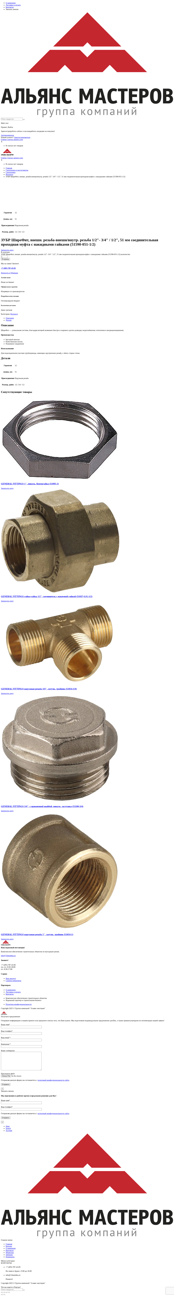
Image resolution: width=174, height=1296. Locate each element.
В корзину (5, 259)
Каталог (9, 1246)
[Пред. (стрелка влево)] (2, 1294)
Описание (10, 318)
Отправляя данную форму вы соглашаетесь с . (35, 1080)
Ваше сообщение (8, 1051)
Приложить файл (8, 1074)
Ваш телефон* (7, 1031)
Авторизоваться (7, 135)
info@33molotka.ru (8, 956)
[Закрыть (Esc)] (2, 1292)
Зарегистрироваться (22, 137)
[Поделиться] (4, 1292)
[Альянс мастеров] (87, 117)
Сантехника (10, 172)
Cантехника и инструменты (17, 170)
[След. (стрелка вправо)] (4, 1294)
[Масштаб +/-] (9, 1292)
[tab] (89, 318)
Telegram (9, 1255)
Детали (8, 320)
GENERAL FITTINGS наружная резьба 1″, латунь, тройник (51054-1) (37, 934)
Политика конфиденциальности (19, 1004)
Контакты (10, 7)
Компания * (6, 1044)
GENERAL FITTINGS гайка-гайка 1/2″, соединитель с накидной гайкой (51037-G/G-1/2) (46, 596)
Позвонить (10, 1257)
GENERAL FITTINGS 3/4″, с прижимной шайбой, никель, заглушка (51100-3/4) (42, 806)
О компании (11, 3)
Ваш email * (5, 1038)
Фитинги (9, 174)
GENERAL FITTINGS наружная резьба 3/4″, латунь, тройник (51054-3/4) (39, 689)
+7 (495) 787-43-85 (8, 268)
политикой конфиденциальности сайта (53, 1080)
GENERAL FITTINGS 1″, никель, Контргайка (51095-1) (30, 483)
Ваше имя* (5, 1025)
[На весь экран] (7, 1292)
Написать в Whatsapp (9, 273)
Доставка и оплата (13, 5)
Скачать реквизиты (13, 981)
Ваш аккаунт (11, 979)
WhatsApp (10, 1253)
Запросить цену (7, 250)
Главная (9, 168)
